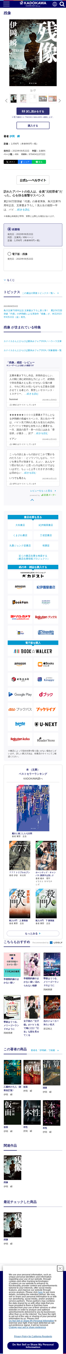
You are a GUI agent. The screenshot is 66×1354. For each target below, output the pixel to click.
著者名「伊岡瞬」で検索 (43, 1050)
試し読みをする (35, 111)
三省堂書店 (46, 535)
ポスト (12, 162)
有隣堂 (46, 545)
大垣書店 (20, 525)
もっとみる (31, 933)
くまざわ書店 (20, 535)
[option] (13, 1171)
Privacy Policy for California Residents (33, 1336)
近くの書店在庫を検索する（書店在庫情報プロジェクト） (33, 557)
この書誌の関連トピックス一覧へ (38, 293)
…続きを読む (22, 209)
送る (40, 162)
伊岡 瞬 (15, 136)
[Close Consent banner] (60, 1268)
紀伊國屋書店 (46, 525)
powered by (35, 495)
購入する (33, 125)
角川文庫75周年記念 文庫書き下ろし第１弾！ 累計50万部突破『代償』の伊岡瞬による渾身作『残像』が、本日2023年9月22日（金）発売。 (33, 313)
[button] (58, 101)
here (40, 1292)
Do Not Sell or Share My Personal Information (31, 1321)
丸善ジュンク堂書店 (20, 545)
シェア (26, 162)
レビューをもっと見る (41, 490)
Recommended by (40, 942)
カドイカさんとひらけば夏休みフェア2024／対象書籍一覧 (33, 350)
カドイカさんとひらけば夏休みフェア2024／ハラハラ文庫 (33, 341)
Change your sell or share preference (27, 1327)
